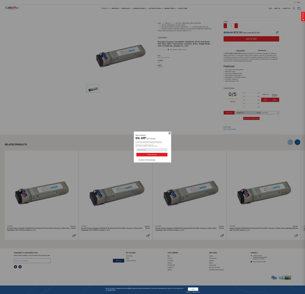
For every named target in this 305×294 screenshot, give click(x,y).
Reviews (303, 15)
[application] (152, 290)
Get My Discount (151, 154)
